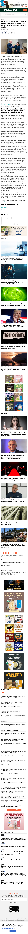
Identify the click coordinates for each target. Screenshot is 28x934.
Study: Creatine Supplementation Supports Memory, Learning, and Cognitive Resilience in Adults (12, 797)
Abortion (6, 19)
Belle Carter (8, 366)
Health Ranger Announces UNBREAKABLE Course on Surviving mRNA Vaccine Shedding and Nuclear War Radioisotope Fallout (13, 853)
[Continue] (25, 899)
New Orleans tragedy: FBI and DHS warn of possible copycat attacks (13, 347)
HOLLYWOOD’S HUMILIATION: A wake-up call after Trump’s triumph (13, 479)
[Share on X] (11, 32)
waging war (12, 58)
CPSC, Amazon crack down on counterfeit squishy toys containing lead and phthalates (13, 725)
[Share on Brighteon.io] (5, 32)
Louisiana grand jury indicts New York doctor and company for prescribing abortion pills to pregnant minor (13, 434)
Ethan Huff (8, 29)
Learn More (5, 930)
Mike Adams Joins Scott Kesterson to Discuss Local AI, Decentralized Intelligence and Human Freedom (13, 845)
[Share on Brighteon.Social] (2, 32)
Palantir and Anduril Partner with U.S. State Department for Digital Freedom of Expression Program (13, 774)
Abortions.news (7, 202)
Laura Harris (9, 323)
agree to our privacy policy (8, 928)
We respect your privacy (14, 902)
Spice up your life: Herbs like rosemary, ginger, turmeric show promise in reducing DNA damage (12, 805)
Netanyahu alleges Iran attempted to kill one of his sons (13, 748)
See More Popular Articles (14, 809)
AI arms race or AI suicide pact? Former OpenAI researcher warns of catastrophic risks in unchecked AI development (12, 282)
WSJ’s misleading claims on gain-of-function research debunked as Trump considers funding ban (13, 259)
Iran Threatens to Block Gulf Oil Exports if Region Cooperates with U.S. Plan (11, 703)
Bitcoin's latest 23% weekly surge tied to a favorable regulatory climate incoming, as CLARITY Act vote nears (13, 801)
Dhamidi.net (4, 207)
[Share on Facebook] (8, 32)
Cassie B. (8, 256)
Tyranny (2, 36)
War (5, 36)
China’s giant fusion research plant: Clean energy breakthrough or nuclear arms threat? (13, 304)
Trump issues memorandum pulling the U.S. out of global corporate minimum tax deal (13, 326)
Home (2, 19)
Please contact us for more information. (8, 574)
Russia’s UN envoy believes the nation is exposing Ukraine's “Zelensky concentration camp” (11, 729)
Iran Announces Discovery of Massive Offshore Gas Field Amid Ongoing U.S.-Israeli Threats (13, 752)
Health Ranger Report (6, 832)
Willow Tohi (8, 279)
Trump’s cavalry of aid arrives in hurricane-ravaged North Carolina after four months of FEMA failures (13, 545)
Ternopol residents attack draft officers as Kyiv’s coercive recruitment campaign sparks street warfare (13, 788)
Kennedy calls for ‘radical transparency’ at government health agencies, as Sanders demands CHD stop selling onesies (13, 457)
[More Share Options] (14, 32)
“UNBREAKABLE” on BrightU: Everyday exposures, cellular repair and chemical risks (12, 792)
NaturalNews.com (5, 210)
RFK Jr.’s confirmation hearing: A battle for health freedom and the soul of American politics (13, 501)
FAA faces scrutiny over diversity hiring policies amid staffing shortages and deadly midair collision (13, 369)
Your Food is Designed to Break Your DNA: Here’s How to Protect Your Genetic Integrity (13, 756)
